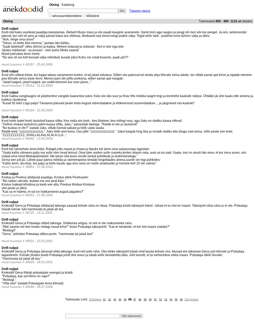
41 (104, 299)
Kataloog (68, 4)
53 (165, 299)
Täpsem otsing (139, 11)
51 (155, 299)
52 (160, 299)
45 (125, 299)
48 (139, 299)
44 (120, 299)
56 (181, 299)
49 (145, 299)
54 (171, 299)
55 (176, 299)
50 (150, 299)
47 (134, 299)
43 (114, 299)
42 (109, 299)
